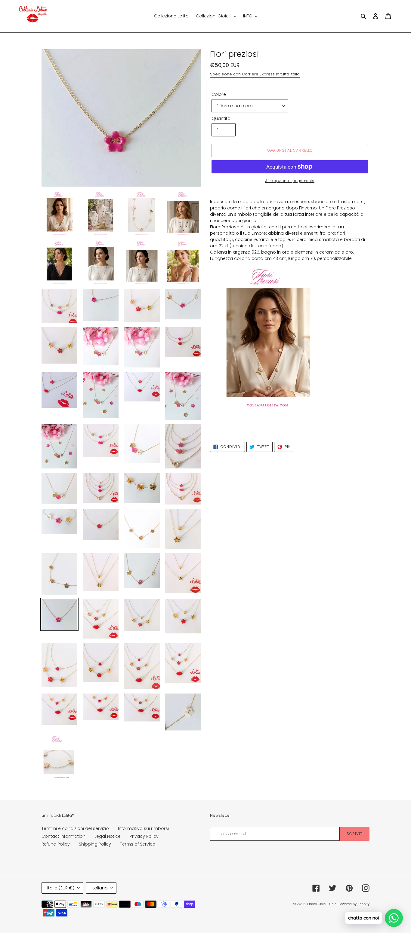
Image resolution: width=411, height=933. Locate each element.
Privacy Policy (144, 836)
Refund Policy (56, 844)
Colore (219, 94)
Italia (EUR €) (60, 888)
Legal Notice (107, 836)
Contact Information (63, 836)
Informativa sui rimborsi (143, 828)
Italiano (100, 888)
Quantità (221, 118)
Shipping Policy (95, 844)
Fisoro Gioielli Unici (322, 903)
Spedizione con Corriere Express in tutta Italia (255, 74)
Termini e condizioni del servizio (75, 828)
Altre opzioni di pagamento (289, 180)
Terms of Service (137, 844)
